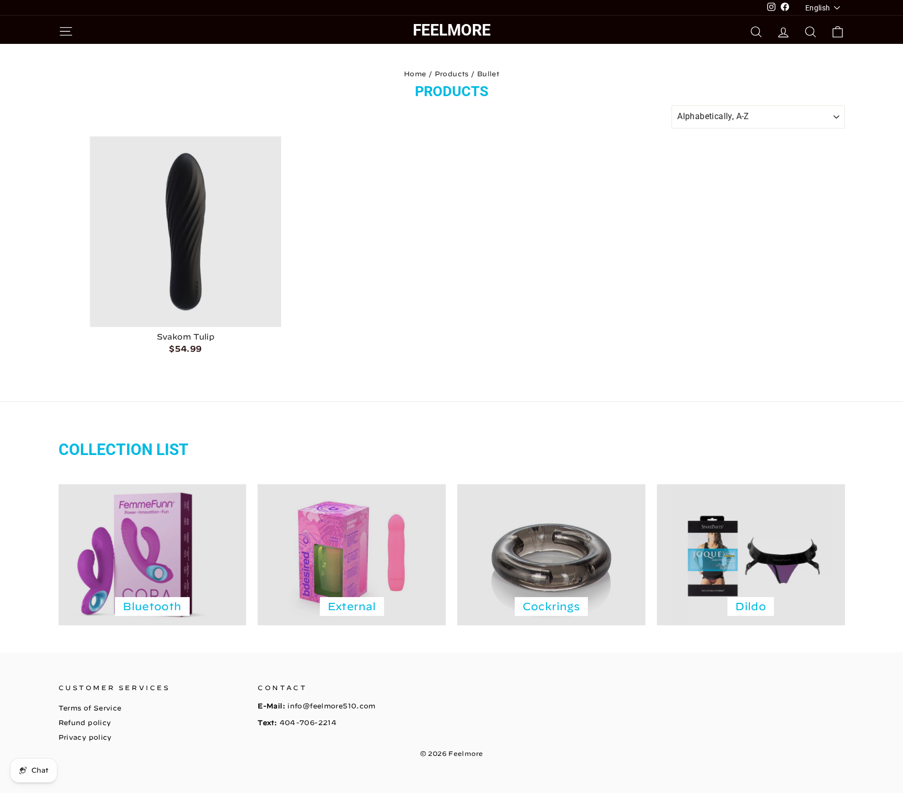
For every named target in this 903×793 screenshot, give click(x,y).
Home (415, 74)
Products (452, 74)
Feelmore (452, 30)
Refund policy (85, 723)
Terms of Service (90, 708)
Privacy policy (85, 737)
